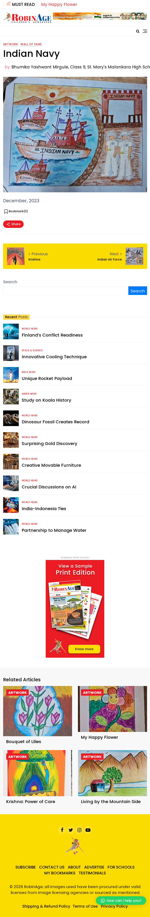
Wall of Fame (31, 44)
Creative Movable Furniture (51, 465)
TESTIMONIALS (92, 873)
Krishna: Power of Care (30, 802)
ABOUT (74, 867)
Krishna (34, 259)
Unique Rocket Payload (47, 378)
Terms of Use (85, 906)
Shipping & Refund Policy (46, 906)
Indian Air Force (109, 259)
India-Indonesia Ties (44, 509)
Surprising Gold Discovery (49, 444)
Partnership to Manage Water (54, 530)
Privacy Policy (114, 906)
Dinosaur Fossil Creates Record (55, 422)
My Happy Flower (59, 4)
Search (10, 282)
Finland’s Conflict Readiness (52, 335)
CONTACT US (51, 867)
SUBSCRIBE (25, 867)
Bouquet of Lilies (23, 742)
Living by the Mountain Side (111, 802)
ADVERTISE (94, 867)
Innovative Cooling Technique (54, 357)
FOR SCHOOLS (121, 867)
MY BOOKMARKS (59, 873)
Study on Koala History (46, 400)
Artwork (10, 44)
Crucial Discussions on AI (49, 487)
